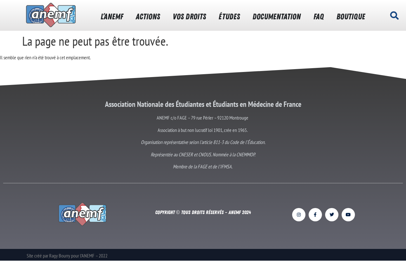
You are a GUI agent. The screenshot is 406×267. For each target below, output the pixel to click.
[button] (394, 15)
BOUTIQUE (351, 17)
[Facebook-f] (315, 214)
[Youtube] (348, 214)
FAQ (318, 17)
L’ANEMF (112, 17)
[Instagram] (298, 214)
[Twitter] (331, 214)
